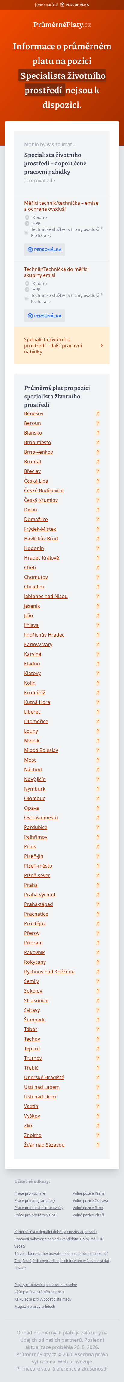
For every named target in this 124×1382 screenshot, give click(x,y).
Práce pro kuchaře (29, 1193)
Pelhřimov (35, 837)
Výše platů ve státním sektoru (39, 1291)
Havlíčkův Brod (41, 538)
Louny (31, 731)
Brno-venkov (38, 452)
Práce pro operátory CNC (35, 1215)
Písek (30, 846)
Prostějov (35, 923)
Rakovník (34, 952)
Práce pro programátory (34, 1200)
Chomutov (36, 577)
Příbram (33, 942)
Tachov (32, 1039)
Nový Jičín (35, 779)
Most (30, 760)
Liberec (32, 711)
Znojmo (33, 1135)
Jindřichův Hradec (44, 634)
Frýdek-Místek (40, 529)
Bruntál (32, 461)
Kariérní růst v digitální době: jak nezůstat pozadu (55, 1231)
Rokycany (35, 962)
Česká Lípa (36, 481)
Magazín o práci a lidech (34, 1306)
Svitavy (32, 1010)
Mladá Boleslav (41, 750)
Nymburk (34, 788)
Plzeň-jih (33, 856)
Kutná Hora (37, 702)
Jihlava (31, 625)
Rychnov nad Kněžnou (49, 971)
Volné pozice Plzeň (88, 1215)
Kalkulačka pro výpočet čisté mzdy (42, 1299)
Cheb (30, 567)
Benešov (33, 413)
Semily (31, 981)
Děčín (30, 509)
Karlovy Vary (38, 644)
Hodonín (34, 548)
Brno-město (37, 442)
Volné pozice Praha (89, 1193)
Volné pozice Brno (88, 1207)
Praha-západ (38, 904)
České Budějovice (44, 490)
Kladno (32, 663)
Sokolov (33, 990)
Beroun (32, 423)
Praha (31, 885)
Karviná (32, 654)
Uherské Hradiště (44, 1077)
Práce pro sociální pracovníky (38, 1207)
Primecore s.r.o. (33, 1368)
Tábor (30, 1029)
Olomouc (34, 798)
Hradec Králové (41, 557)
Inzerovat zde (39, 180)
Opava (31, 808)
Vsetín (31, 1106)
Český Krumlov (41, 500)
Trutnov (33, 1058)
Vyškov (32, 1116)
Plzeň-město (38, 865)
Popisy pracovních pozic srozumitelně (45, 1284)
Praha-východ (39, 894)
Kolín (30, 683)
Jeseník (32, 606)
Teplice (32, 1048)
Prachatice (36, 914)
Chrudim (34, 586)
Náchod (33, 769)
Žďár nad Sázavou (44, 1144)
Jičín (28, 615)
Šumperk (34, 1019)
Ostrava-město (41, 817)
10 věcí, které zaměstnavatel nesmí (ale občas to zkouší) (61, 1253)
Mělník (31, 740)
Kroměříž (34, 692)
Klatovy (32, 673)
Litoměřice (36, 721)
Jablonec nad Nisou (46, 596)
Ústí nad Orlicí (40, 1096)
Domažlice (36, 519)
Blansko (33, 432)
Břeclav (32, 471)
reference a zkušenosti (80, 1368)
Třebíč (31, 1067)
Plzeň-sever (37, 875)
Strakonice (36, 1000)
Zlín (28, 1125)
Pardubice (35, 827)
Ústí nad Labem (42, 1087)
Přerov (31, 933)
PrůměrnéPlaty (62, 24)
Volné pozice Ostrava (90, 1200)
